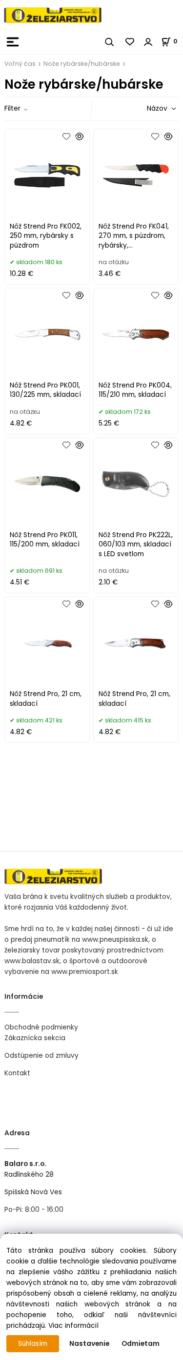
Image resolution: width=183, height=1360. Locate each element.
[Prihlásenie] (148, 42)
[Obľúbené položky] (130, 42)
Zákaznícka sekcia (34, 1038)
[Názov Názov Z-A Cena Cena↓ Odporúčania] (147, 108)
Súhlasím (32, 1343)
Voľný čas (20, 63)
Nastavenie (89, 1343)
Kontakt (17, 1073)
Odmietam (141, 1343)
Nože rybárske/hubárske (81, 63)
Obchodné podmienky (41, 1027)
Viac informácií (73, 1325)
